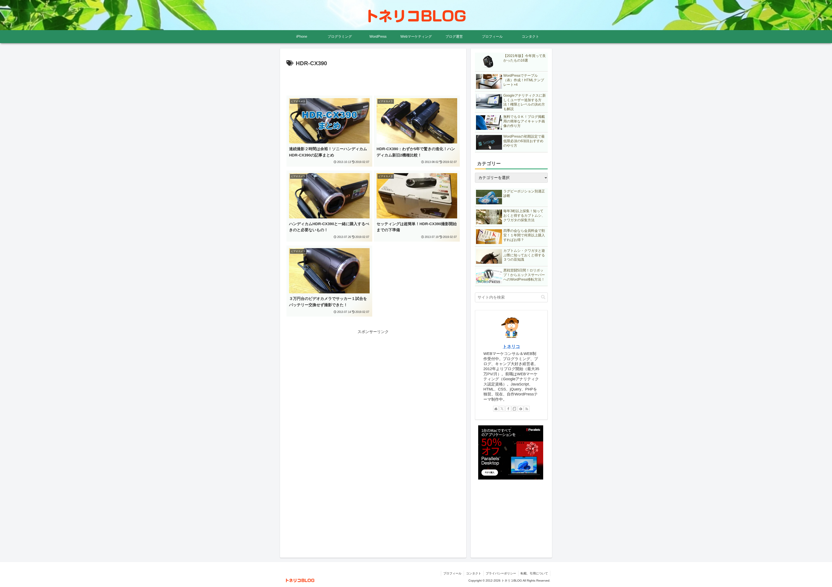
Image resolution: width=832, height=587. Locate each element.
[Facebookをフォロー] (508, 408)
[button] (543, 297)
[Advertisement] (373, 80)
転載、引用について (534, 573)
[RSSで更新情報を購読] (527, 408)
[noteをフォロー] (514, 408)
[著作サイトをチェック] (496, 408)
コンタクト (473, 573)
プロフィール (452, 573)
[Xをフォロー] (502, 408)
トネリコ (511, 346)
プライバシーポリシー (501, 573)
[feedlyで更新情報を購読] (520, 408)
